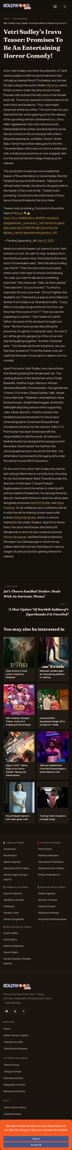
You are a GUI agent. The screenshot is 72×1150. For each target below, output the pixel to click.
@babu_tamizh (13, 232)
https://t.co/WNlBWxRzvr (19, 218)
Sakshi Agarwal (12, 861)
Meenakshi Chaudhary (51, 861)
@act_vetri (37, 223)
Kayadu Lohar (11, 912)
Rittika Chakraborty (49, 874)
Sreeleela (9, 906)
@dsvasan (10, 228)
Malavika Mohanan (48, 912)
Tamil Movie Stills (13, 1042)
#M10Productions (47, 218)
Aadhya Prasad (46, 906)
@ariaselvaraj (32, 232)
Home (6, 18)
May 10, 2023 (46, 240)
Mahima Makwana (48, 855)
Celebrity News (12, 1114)
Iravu (52, 119)
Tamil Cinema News (14, 1107)
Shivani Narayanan (15, 537)
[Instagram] (23, 1011)
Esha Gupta (10, 939)
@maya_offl (49, 232)
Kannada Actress (13, 1078)
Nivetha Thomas (47, 899)
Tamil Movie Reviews (15, 1048)
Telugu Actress (12, 1071)
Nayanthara (10, 855)
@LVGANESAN (26, 228)
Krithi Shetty (45, 849)
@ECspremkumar (47, 228)
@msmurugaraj (54, 223)
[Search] (65, 6)
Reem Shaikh (10, 952)
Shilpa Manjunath (25, 517)
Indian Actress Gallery (15, 1035)
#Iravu (18, 213)
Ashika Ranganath (13, 919)
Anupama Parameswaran (52, 919)
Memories (52, 85)
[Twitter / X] (15, 1011)
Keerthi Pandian (40, 503)
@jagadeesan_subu (16, 223)
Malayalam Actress (14, 1084)
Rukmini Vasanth (12, 893)
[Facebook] (6, 1011)
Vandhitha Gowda (13, 899)
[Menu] (55, 6)
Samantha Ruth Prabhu (16, 868)
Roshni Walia (10, 933)
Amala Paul (9, 849)
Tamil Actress (11, 1064)
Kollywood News (20, 18)
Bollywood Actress (14, 1091)
